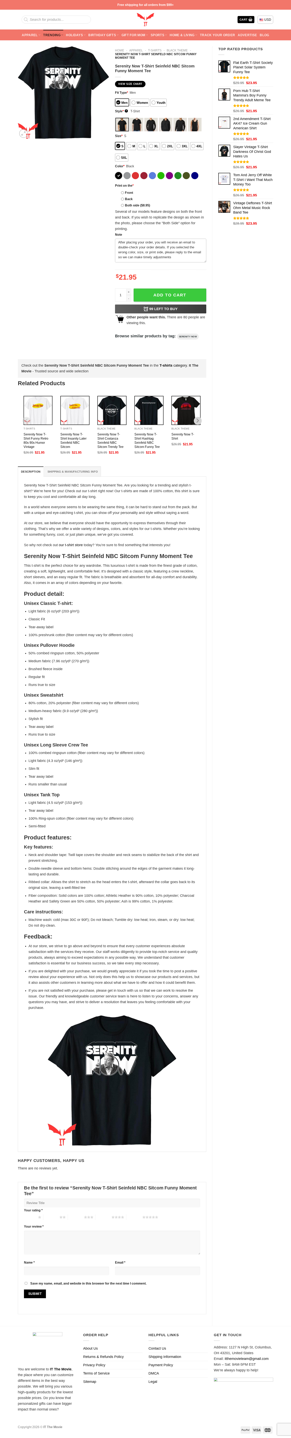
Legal (152, 1382)
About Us (90, 1348)
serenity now (188, 336)
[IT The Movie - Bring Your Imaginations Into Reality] (145, 19)
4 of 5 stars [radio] (103, 1217)
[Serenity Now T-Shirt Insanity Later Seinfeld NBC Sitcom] (75, 410)
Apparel (30, 35)
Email (120, 1262)
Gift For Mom (133, 35)
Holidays (74, 35)
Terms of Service (96, 1373)
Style (121, 111)
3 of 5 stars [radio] (76, 1217)
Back (129, 199)
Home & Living (182, 35)
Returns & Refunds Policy (103, 1357)
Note (118, 234)
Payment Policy (160, 1365)
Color (120, 166)
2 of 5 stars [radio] (51, 1217)
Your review (34, 1226)
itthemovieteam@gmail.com (247, 1359)
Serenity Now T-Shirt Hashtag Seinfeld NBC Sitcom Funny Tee (147, 440)
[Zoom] (23, 133)
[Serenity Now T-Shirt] (186, 410)
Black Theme (177, 50)
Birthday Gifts (102, 35)
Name (29, 1262)
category (173, 365)
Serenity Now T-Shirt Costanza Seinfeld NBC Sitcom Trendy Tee (110, 440)
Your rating (33, 1210)
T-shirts (155, 50)
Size (119, 136)
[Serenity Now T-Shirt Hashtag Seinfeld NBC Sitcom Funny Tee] (149, 410)
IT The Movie (60, 1369)
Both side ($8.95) (137, 205)
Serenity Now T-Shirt (182, 436)
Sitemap (89, 1382)
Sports (157, 35)
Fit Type (121, 92)
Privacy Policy (94, 1365)
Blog (264, 35)
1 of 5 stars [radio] (30, 1217)
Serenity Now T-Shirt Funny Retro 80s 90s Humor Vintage (36, 440)
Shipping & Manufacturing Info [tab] (73, 471)
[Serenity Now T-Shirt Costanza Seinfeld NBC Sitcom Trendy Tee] (112, 410)
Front (129, 192)
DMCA (153, 1373)
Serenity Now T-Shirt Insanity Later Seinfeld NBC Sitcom (73, 440)
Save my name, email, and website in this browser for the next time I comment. (88, 1283)
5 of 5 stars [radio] (134, 1217)
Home (119, 50)
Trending (52, 35)
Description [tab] (30, 471)
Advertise (247, 35)
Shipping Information (164, 1357)
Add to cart (169, 295)
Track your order (217, 35)
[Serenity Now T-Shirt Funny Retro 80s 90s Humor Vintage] (38, 410)
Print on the (124, 185)
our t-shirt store (71, 545)
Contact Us (157, 1348)
